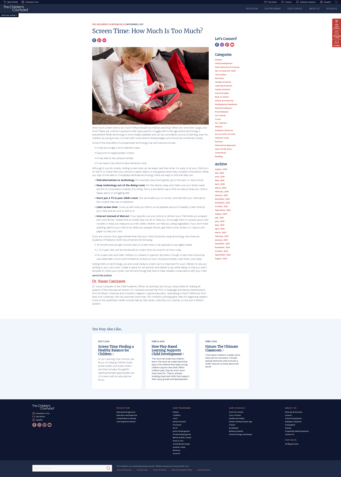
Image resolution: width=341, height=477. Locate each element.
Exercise (218, 141)
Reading (219, 156)
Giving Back (290, 425)
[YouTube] (232, 45)
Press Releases (221, 111)
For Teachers (221, 123)
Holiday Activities (223, 82)
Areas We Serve (203, 470)
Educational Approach (225, 145)
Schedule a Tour (32, 2)
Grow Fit (176, 453)
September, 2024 (223, 255)
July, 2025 (219, 217)
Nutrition (219, 78)
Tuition (232, 425)
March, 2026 (220, 188)
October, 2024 (221, 251)
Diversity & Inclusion (293, 412)
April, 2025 (220, 228)
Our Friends (220, 115)
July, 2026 (219, 173)
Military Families (236, 431)
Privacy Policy (142, 470)
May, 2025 (219, 225)
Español (327, 2)
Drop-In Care (178, 441)
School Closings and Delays (240, 434)
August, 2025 (221, 214)
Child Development (224, 63)
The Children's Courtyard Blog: (109, 24)
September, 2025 (223, 210)
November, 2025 (222, 202)
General (218, 126)
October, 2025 (221, 206)
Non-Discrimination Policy (182, 470)
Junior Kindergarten (181, 431)
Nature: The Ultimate (221, 348)
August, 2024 (221, 258)
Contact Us (289, 434)
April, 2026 (220, 184)
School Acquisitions (293, 418)
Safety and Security (224, 100)
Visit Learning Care (124, 470)
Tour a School (235, 415)
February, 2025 (222, 236)
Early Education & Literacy (227, 67)
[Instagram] (222, 45)
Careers (288, 2)
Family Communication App (240, 421)
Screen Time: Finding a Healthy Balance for (116, 350)
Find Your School (8, 15)
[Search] (108, 468)
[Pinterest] (99, 40)
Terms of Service (160, 470)
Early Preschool (179, 421)
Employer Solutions (308, 2)
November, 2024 (222, 247)
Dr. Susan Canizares (108, 281)
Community (220, 152)
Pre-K (175, 428)
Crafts (218, 119)
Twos (175, 418)
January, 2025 (221, 240)
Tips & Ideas (220, 74)
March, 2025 (220, 232)
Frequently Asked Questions (297, 431)
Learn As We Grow (223, 149)
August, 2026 (221, 169)
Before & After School (182, 437)
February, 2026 (222, 191)
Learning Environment (126, 421)
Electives (176, 450)
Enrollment (233, 428)
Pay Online (272, 2)
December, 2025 (222, 199)
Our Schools (294, 8)
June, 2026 (219, 176)
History (288, 428)
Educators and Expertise (127, 415)
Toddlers (177, 415)
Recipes (218, 59)
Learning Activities (223, 85)
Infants (176, 412)
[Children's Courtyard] (16, 9)
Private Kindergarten (182, 434)
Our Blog (331, 8)
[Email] (104, 40)
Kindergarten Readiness (226, 104)
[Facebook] (94, 40)
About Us (314, 8)
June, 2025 (219, 221)
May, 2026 (219, 180)
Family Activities (222, 89)
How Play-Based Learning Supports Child (167, 350)
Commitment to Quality (126, 418)
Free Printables (222, 93)
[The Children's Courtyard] (43, 407)
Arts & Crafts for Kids (225, 134)
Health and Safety (236, 418)
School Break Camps (181, 444)
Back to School (222, 97)
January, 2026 (221, 195)
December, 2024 (222, 243)
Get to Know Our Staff (225, 71)
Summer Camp (222, 138)
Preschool (177, 425)
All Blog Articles (292, 444)
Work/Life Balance (223, 108)
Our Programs (272, 8)
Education (252, 8)
